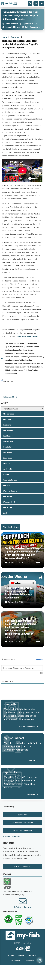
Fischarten (20, 353)
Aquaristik (8, 347)
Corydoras (23, 350)
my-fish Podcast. (36, 363)
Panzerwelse (9, 367)
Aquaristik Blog (18, 347)
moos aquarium (24, 363)
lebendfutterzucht (11, 360)
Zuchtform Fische (30, 370)
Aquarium (15, 37)
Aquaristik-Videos (32, 347)
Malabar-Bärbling (25, 360)
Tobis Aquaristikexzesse (14, 370)
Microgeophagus (11, 363)
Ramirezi (18, 367)
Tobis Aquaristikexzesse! (27, 336)
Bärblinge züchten (11, 350)
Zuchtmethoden (11, 374)
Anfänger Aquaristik (16, 343)
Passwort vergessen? (12, 836)
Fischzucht (24, 357)
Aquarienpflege (31, 343)
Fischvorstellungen (12, 357)
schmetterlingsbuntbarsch (32, 367)
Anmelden (39, 659)
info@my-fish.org (22, 907)
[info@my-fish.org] (23, 901)
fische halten (30, 353)
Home (4, 37)
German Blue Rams (36, 357)
